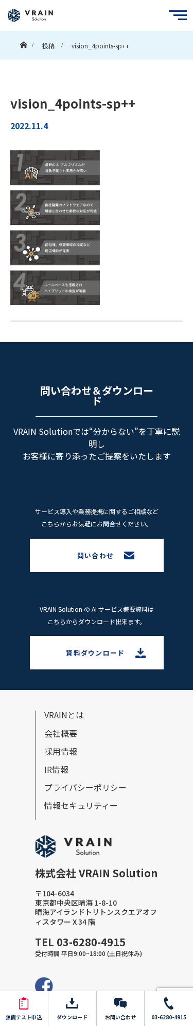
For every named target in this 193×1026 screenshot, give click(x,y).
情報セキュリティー (81, 805)
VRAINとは (64, 715)
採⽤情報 (60, 751)
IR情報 (56, 769)
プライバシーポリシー (85, 787)
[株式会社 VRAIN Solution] (30, 15)
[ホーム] (23, 42)
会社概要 (60, 733)
